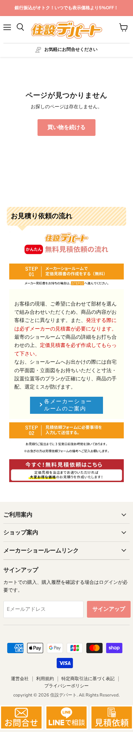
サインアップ (108, 609)
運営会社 (20, 679)
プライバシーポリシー (66, 686)
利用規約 (45, 679)
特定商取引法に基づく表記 (88, 679)
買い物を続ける (66, 127)
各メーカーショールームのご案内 (68, 405)
